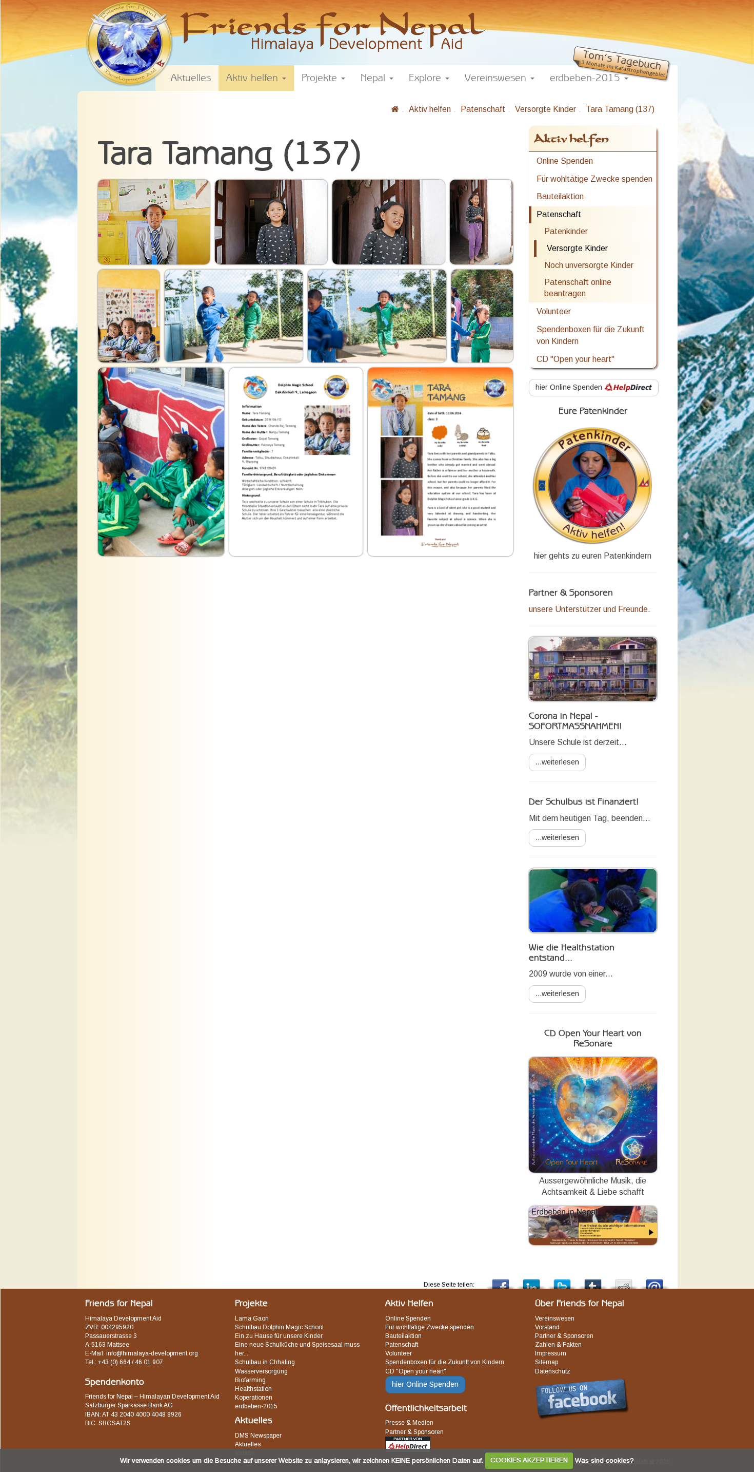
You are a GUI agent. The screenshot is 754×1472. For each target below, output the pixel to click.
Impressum (550, 1353)
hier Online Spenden (569, 387)
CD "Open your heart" (575, 359)
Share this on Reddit (623, 1281)
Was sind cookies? (604, 1460)
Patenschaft (483, 109)
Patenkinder (566, 231)
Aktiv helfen (430, 109)
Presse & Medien (409, 1422)
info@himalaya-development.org (152, 1353)
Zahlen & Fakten (558, 1344)
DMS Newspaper (258, 1435)
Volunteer (554, 311)
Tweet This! (562, 1281)
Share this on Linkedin (531, 1281)
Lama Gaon (252, 1318)
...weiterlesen (557, 762)
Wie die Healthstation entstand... (571, 953)
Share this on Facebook (500, 1281)
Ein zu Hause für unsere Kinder (279, 1336)
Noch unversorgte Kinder (588, 265)
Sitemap (546, 1362)
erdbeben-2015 (256, 1406)
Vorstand (547, 1327)
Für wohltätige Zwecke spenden (594, 179)
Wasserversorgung (261, 1371)
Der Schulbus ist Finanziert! (584, 802)
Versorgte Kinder (545, 109)
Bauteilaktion (560, 196)
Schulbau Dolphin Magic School (279, 1327)
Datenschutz (552, 1371)
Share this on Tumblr (593, 1281)
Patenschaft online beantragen (577, 288)
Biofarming (250, 1380)
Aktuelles (248, 1444)
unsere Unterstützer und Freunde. (589, 609)
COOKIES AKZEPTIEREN (529, 1460)
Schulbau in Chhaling (265, 1362)
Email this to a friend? (654, 1281)
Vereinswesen (554, 1318)
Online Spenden (565, 161)
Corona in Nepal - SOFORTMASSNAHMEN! (575, 721)
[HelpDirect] (407, 1443)
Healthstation (253, 1388)
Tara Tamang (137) (620, 109)
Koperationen (253, 1397)
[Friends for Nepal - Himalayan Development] (395, 109)
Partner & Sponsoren (414, 1432)
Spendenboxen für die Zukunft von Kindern (591, 335)
